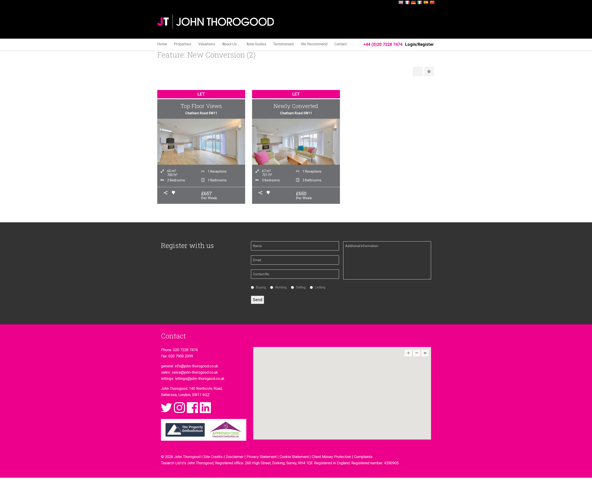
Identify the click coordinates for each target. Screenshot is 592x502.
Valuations (206, 44)
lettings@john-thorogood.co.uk (199, 378)
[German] (413, 2)
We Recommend (314, 44)
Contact (340, 44)
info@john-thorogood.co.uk (196, 366)
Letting (319, 287)
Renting (279, 287)
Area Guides (256, 44)
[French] (407, 2)
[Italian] (419, 2)
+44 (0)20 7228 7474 (382, 44)
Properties (182, 44)
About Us (229, 44)
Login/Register (419, 44)
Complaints (363, 457)
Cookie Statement (294, 457)
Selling (299, 287)
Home (162, 44)
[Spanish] (426, 2)
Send (257, 299)
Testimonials (283, 44)
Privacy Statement (262, 457)
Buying (260, 287)
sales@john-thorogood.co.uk (195, 372)
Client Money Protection (331, 457)
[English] (401, 2)
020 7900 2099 (180, 356)
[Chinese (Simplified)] (432, 2)
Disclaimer (235, 457)
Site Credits (213, 457)
